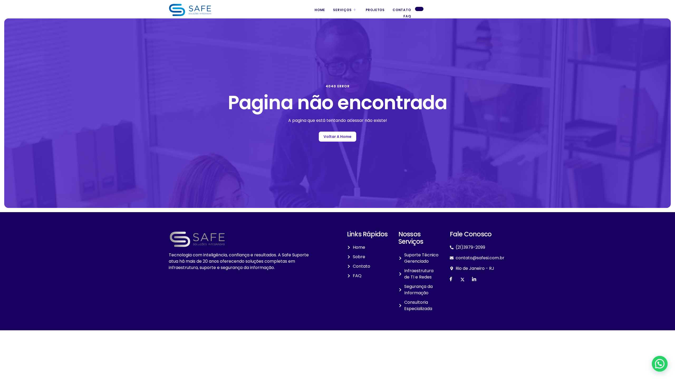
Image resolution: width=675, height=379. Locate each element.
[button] (660, 364)
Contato (402, 10)
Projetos (375, 10)
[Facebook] (451, 279)
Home (320, 10)
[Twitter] (462, 279)
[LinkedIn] (474, 279)
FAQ (407, 16)
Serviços (342, 10)
